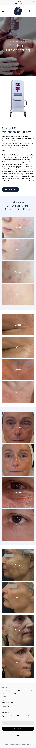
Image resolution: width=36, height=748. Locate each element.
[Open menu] (3, 11)
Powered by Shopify (25, 744)
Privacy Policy (5, 706)
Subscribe (18, 729)
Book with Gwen (10, 189)
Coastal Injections (14, 744)
